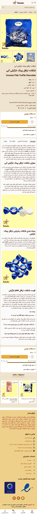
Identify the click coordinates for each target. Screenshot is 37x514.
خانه (35, 12)
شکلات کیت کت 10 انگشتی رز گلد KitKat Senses (9, 399)
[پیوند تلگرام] (19, 108)
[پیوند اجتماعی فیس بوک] (27, 108)
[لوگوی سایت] (19, 2)
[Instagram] (14, 498)
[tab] (32, 141)
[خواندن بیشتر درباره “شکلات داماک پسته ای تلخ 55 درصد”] (21, 382)
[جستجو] (3, 7)
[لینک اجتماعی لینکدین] (21, 108)
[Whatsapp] (18, 498)
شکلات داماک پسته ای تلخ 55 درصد (28, 399)
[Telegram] (23, 498)
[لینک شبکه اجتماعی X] (25, 108)
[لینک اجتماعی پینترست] (23, 108)
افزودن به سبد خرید (14, 122)
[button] (35, 32)
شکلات (30, 12)
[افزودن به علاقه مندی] (21, 385)
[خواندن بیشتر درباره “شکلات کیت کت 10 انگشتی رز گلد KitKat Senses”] (3, 382)
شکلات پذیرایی (23, 12)
